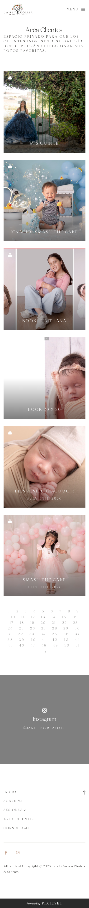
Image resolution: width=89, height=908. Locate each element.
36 (66, 634)
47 (33, 645)
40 (33, 640)
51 (78, 645)
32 (20, 634)
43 (66, 640)
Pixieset (52, 903)
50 (67, 645)
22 (64, 623)
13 (43, 617)
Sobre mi (13, 801)
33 (32, 634)
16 (74, 617)
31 (10, 634)
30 (77, 628)
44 (77, 640)
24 (10, 628)
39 (21, 640)
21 (54, 623)
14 (54, 617)
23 (75, 623)
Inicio (10, 792)
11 (23, 617)
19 (32, 623)
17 (12, 623)
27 (43, 628)
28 (54, 628)
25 (21, 628)
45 (10, 645)
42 (54, 640)
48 (44, 645)
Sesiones (13, 810)
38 (10, 640)
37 (77, 634)
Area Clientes (19, 819)
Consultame (17, 828)
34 (43, 634)
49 (55, 645)
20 (43, 623)
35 (55, 634)
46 (22, 645)
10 (13, 617)
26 (32, 628)
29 (66, 628)
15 (64, 617)
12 (33, 617)
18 (22, 623)
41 (44, 640)
